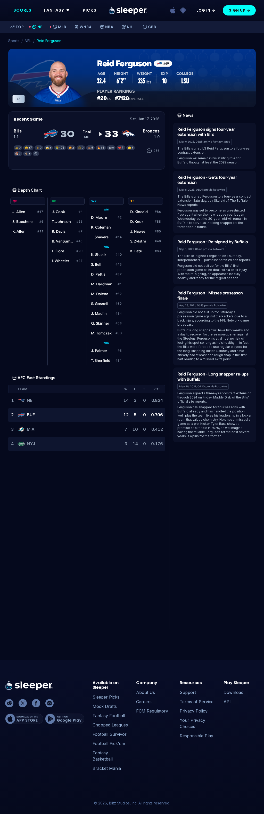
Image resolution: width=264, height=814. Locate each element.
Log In (203, 10)
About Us (145, 692)
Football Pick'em (109, 743)
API (227, 701)
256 (156, 151)
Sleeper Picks (106, 697)
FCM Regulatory (152, 711)
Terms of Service (196, 701)
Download (233, 692)
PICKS (89, 10)
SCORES (22, 10)
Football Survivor (110, 734)
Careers (144, 701)
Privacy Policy (194, 711)
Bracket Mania (107, 768)
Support (188, 692)
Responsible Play (196, 735)
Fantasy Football (109, 715)
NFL (28, 40)
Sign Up (237, 10)
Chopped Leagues (110, 724)
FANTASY (54, 10)
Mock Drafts (105, 706)
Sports (13, 40)
